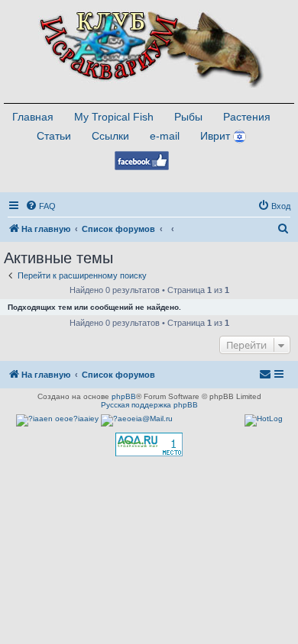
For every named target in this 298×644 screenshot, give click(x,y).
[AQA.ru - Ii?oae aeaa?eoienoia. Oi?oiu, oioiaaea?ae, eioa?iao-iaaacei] (149, 444)
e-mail (165, 136)
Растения (246, 117)
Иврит (215, 136)
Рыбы (188, 117)
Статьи (54, 136)
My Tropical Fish (114, 117)
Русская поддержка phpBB (149, 405)
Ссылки (110, 136)
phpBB (124, 396)
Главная (32, 117)
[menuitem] (40, 206)
